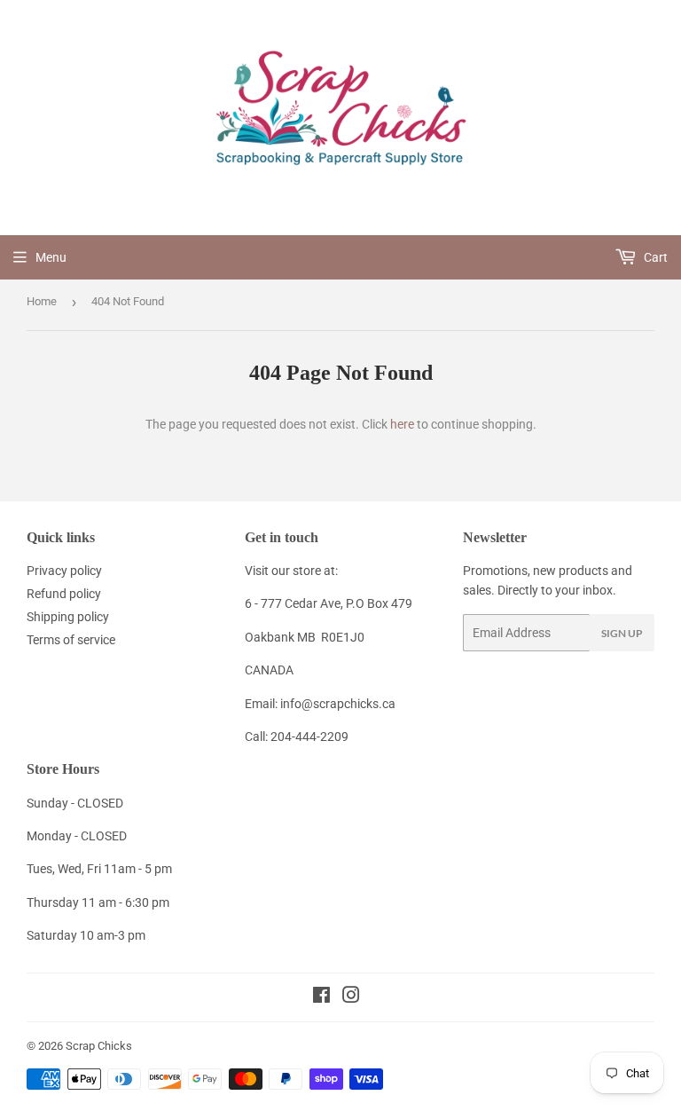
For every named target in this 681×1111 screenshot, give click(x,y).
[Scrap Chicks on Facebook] (321, 997)
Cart (654, 257)
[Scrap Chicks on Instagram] (351, 997)
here (402, 424)
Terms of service (71, 640)
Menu (51, 257)
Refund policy (64, 594)
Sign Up (622, 633)
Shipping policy (68, 617)
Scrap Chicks (99, 1045)
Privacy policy (64, 570)
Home (42, 301)
